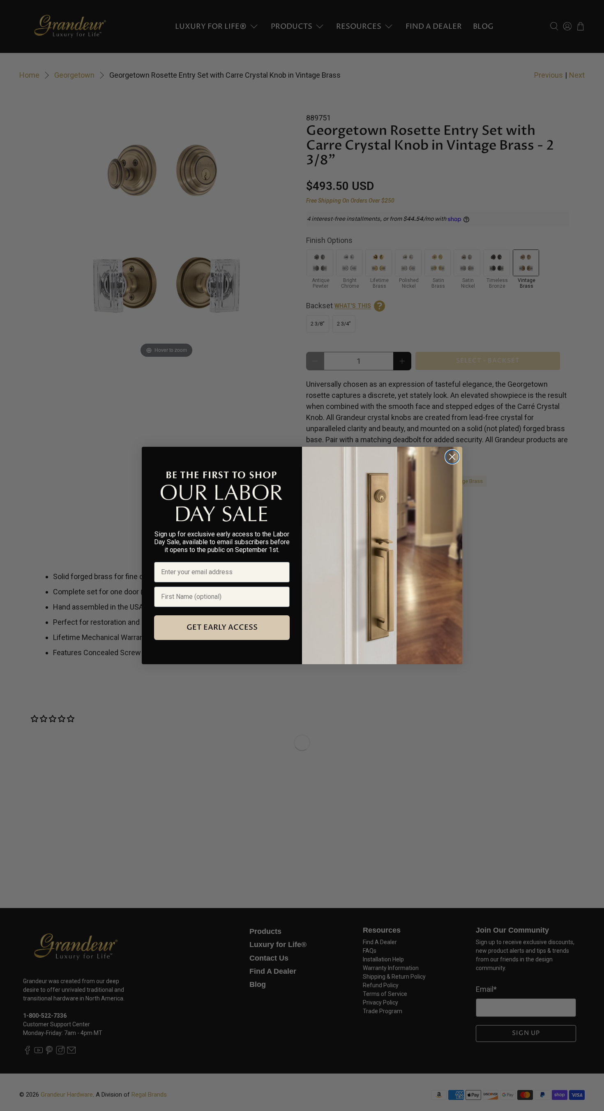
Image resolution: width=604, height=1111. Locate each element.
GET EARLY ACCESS (222, 627)
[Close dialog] (452, 457)
